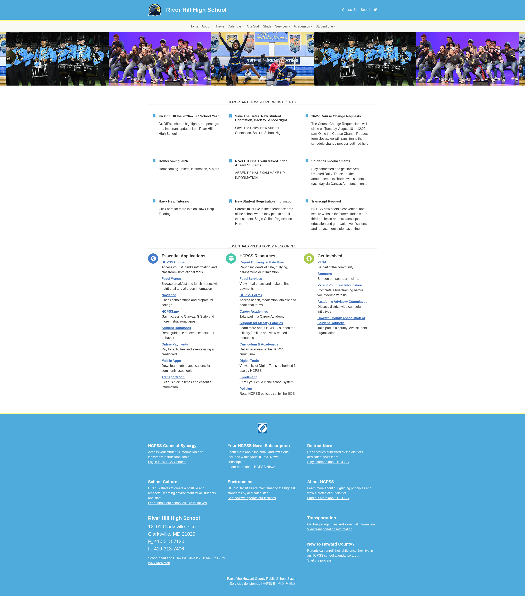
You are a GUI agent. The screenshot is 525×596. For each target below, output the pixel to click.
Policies (246, 388)
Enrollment (248, 377)
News (220, 26)
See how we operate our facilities (252, 498)
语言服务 (269, 583)
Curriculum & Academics (259, 344)
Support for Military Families (261, 323)
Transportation (173, 377)
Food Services (251, 278)
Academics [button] (302, 26)
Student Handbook (176, 328)
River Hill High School (196, 10)
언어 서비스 (286, 583)
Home (193, 26)
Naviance (169, 295)
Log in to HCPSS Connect (167, 462)
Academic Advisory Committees (342, 301)
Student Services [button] (275, 26)
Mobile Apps (171, 361)
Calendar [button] (234, 26)
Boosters (324, 274)
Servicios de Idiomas (245, 583)
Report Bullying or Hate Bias (262, 262)
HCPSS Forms (251, 295)
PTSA (321, 262)
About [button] (206, 26)
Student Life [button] (324, 26)
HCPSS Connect (174, 262)
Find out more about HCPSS (328, 498)
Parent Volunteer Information (339, 285)
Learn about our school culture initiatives (177, 503)
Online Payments (175, 344)
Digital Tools (249, 361)
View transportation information (329, 529)
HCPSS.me (170, 311)
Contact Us (350, 9)
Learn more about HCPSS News (251, 467)
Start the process (319, 560)
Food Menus (171, 278)
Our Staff (253, 26)
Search (366, 9)
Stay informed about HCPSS (328, 462)
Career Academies (254, 311)
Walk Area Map (159, 563)
